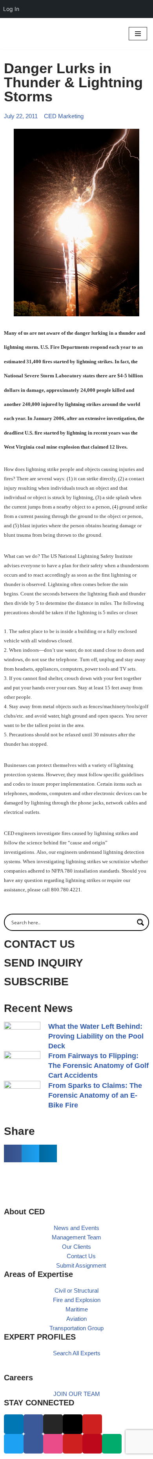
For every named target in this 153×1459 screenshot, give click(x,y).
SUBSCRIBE (36, 982)
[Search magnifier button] (140, 922)
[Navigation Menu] (138, 33)
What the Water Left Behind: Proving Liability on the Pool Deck (96, 1036)
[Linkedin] (14, 1424)
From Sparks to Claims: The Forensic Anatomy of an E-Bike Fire (95, 1095)
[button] (13, 1153)
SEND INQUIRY (43, 963)
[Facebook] (33, 1424)
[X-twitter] (72, 1424)
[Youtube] (92, 1424)
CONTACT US (39, 944)
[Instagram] (53, 1424)
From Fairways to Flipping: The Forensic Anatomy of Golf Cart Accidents (98, 1065)
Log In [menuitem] (11, 8)
